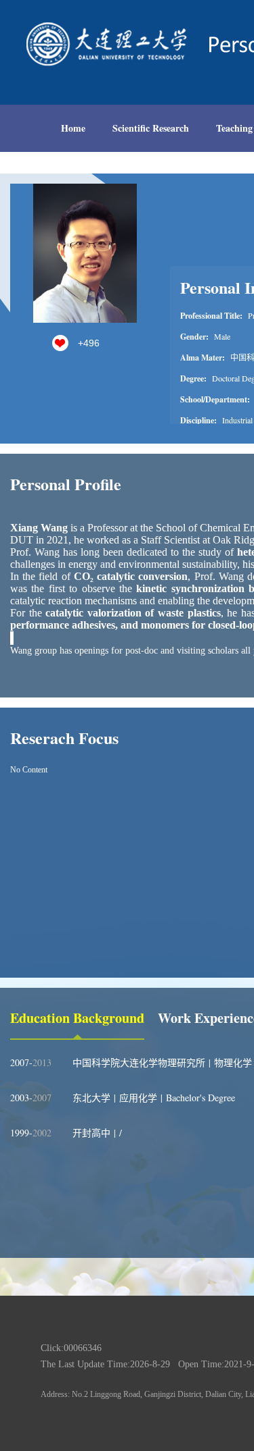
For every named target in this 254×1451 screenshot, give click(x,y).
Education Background (77, 1018)
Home (73, 128)
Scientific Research (150, 128)
